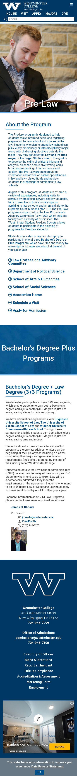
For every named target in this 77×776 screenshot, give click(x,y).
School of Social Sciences (34, 287)
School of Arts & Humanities (35, 279)
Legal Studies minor (38, 158)
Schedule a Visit (25, 302)
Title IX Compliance (38, 671)
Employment (38, 687)
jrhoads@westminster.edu (37, 517)
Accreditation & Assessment (38, 676)
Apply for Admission (29, 310)
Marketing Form (38, 682)
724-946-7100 (38, 643)
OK (39, 772)
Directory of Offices (38, 654)
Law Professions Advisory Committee (32, 262)
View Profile (28, 521)
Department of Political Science (38, 271)
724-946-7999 (38, 623)
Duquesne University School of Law (37, 420)
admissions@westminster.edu (39, 638)
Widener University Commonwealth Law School (36, 427)
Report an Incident (38, 665)
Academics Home (27, 295)
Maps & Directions (38, 660)
